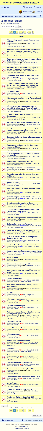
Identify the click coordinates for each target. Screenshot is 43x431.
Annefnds (22, 288)
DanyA (21, 184)
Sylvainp (22, 101)
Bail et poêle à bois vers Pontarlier (19, 224)
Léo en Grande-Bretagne (16, 306)
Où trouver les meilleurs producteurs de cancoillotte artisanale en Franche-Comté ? (22, 107)
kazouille (22, 265)
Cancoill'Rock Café (19, 46)
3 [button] (19, 32)
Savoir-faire (17, 133)
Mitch (21, 280)
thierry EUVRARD (24, 370)
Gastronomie (17, 56)
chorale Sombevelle (14, 278)
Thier (21, 93)
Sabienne (22, 132)
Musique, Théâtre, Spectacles (22, 281)
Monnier (22, 163)
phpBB (16, 424)
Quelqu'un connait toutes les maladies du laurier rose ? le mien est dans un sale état (22, 84)
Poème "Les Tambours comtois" (19, 340)
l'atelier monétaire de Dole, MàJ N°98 (20, 369)
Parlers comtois (18, 164)
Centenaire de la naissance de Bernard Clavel (23, 377)
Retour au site (27, 11)
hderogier (22, 198)
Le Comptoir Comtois (20, 206)
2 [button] (17, 32)
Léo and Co (17, 94)
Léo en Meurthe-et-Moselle (16, 328)
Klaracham (22, 43)
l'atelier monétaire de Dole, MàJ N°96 (20, 389)
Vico (20, 62)
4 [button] (22, 32)
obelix (21, 79)
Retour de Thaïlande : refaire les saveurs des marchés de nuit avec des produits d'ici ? (23, 50)
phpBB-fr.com (24, 426)
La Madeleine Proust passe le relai (19, 362)
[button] (11, 32)
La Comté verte (18, 142)
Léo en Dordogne (13, 334)
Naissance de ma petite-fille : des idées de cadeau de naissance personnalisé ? (22, 68)
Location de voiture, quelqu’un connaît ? (22, 245)
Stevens (21, 315)
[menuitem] (6, 7)
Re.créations (17, 254)
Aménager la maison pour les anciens (21, 168)
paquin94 (22, 109)
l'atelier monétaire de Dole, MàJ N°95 (20, 397)
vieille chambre (12, 257)
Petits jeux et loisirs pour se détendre (21, 230)
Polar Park (11, 348)
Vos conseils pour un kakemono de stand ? (23, 122)
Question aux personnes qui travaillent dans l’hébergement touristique (23, 210)
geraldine (22, 219)
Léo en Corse (12, 383)
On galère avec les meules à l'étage (20, 203)
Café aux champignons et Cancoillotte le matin (24, 218)
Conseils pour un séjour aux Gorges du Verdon (24, 251)
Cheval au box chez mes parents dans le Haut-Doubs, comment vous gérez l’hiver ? (24, 130)
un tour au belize (13, 182)
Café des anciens (19, 72)
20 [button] (30, 32)
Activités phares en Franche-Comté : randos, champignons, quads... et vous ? (23, 313)
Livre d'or (39, 11)
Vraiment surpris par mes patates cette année (23, 197)
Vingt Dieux (11, 293)
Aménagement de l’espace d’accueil (20, 161)
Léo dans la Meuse (14, 321)
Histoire (16, 260)
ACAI (9, 355)
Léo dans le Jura (13, 92)
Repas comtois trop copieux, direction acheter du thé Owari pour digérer (24, 60)
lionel (21, 240)
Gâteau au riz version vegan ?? (18, 264)
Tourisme (16, 103)
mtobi (21, 259)
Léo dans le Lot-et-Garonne (17, 299)
